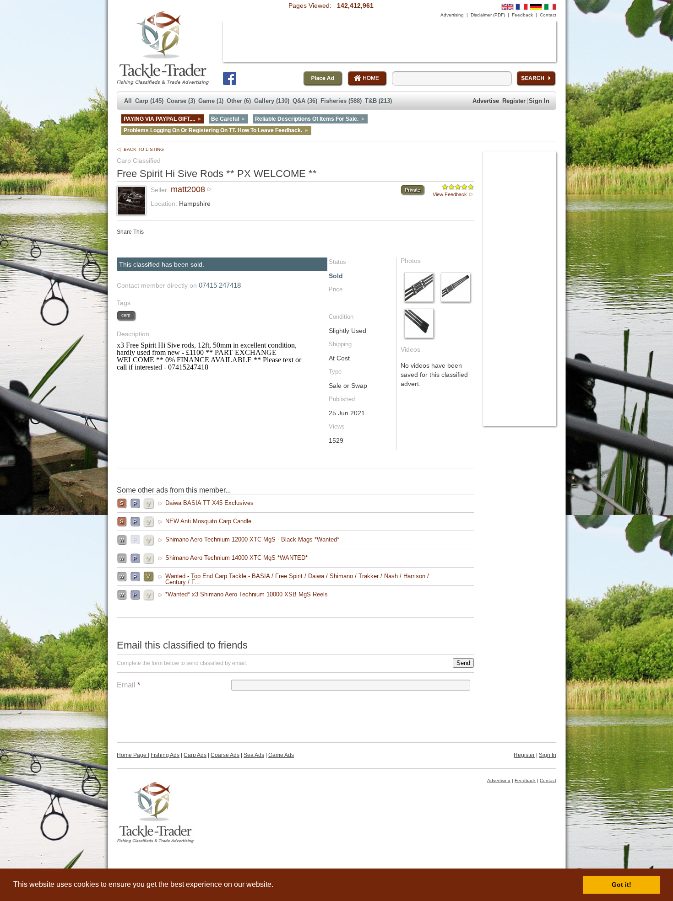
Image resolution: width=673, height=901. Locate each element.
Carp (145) (149, 100)
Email (128, 685)
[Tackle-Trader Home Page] (367, 78)
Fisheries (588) (341, 100)
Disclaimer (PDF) (488, 14)
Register (514, 100)
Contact (548, 14)
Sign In (539, 100)
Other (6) (239, 100)
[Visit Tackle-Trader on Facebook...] (229, 78)
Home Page (132, 755)
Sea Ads (254, 755)
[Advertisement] (389, 41)
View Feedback (450, 194)
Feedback (522, 14)
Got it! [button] (621, 884)
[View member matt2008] (131, 212)
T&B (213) (378, 100)
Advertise (485, 100)
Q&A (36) (305, 100)
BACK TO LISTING (144, 149)
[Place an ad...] (323, 78)
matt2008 (188, 189)
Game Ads (281, 755)
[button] (276, 885)
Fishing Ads (165, 755)
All (128, 100)
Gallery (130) (271, 100)
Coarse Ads (225, 755)
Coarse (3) (181, 100)
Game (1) (210, 100)
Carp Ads (195, 755)
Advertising (452, 14)
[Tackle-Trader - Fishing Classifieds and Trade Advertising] (163, 48)
